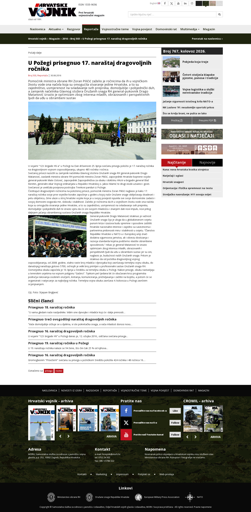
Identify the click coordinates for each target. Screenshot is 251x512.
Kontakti (82, 474)
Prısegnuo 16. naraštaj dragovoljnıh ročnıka (61, 331)
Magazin (209, 29)
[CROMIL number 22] (213, 418)
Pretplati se (144, 474)
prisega (48, 370)
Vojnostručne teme (115, 29)
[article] (192, 61)
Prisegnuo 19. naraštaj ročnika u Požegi (58, 343)
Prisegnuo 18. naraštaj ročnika (51, 307)
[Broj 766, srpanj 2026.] (41, 422)
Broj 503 (75, 38)
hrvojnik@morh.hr (111, 454)
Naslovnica (37, 29)
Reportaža (91, 29)
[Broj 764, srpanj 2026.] (87, 418)
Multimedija (189, 29)
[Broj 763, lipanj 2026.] (109, 418)
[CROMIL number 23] (192, 418)
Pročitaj (175, 120)
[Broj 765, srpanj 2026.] (66, 418)
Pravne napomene (203, 507)
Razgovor (73, 29)
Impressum (122, 474)
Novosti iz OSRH (71, 390)
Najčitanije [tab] (177, 162)
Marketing (101, 474)
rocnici (59, 370)
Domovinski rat (166, 29)
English (153, 3)
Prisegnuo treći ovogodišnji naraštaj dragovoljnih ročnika (72, 319)
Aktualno (55, 29)
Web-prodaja (166, 474)
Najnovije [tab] (207, 162)
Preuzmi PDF (206, 120)
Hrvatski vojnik (37, 38)
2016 (65, 38)
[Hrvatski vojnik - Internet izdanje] (68, 10)
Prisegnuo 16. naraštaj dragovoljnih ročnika (61, 355)
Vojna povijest (142, 29)
